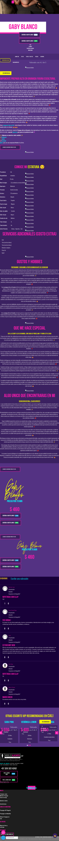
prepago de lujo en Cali (8, 125)
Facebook (4, 141)
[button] (13, 2)
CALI (4, 763)
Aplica (1, 143)
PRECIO (36, 56)
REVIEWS (42, 56)
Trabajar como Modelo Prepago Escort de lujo (4, 795)
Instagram (4, 137)
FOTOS (22, 56)
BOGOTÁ (1, 763)
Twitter (3, 139)
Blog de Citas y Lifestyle (3, 826)
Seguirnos (14, 132)
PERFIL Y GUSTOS (29, 56)
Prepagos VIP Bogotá (5, 810)
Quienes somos (4, 800)
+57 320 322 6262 (9, 768)
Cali (50, 715)
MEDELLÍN (7, 763)
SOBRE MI (17, 56)
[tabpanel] (29, 732)
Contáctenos (3, 804)
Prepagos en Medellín (5, 813)
